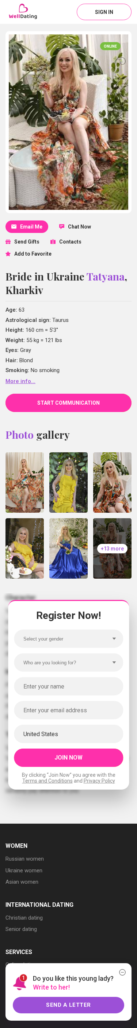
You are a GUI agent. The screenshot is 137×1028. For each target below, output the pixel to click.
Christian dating (24, 917)
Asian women (21, 882)
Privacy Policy (99, 781)
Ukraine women (23, 870)
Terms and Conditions (47, 781)
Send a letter (68, 1005)
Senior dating (21, 929)
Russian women (24, 859)
